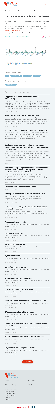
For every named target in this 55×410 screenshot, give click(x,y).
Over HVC (8, 397)
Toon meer (27, 362)
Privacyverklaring (10, 395)
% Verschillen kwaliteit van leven (19, 289)
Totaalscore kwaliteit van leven (18, 278)
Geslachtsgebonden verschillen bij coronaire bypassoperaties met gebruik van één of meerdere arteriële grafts (27, 147)
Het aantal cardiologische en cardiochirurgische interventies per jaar (26, 208)
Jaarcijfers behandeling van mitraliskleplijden (25, 194)
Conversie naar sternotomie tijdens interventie (25, 301)
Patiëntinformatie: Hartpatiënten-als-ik (22, 115)
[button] (46, 4)
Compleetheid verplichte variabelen (20, 187)
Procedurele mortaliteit (15, 222)
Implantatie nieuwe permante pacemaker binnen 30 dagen (26, 324)
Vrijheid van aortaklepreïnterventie (20, 348)
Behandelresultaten (11, 389)
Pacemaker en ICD (16, 75)
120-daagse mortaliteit (15, 244)
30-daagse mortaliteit (14, 233)
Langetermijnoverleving (15, 267)
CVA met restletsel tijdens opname (20, 312)
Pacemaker (37, 75)
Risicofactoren (9, 391)
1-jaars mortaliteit (13, 256)
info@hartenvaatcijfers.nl (35, 385)
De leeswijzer (8, 32)
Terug (6, 10)
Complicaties (27, 75)
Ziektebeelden (9, 387)
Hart (7, 75)
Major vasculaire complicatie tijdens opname (24, 336)
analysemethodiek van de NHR (13, 30)
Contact (7, 399)
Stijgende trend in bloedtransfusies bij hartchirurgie (22, 98)
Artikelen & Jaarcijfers (11, 385)
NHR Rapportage (10, 393)
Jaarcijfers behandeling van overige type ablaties (26, 130)
